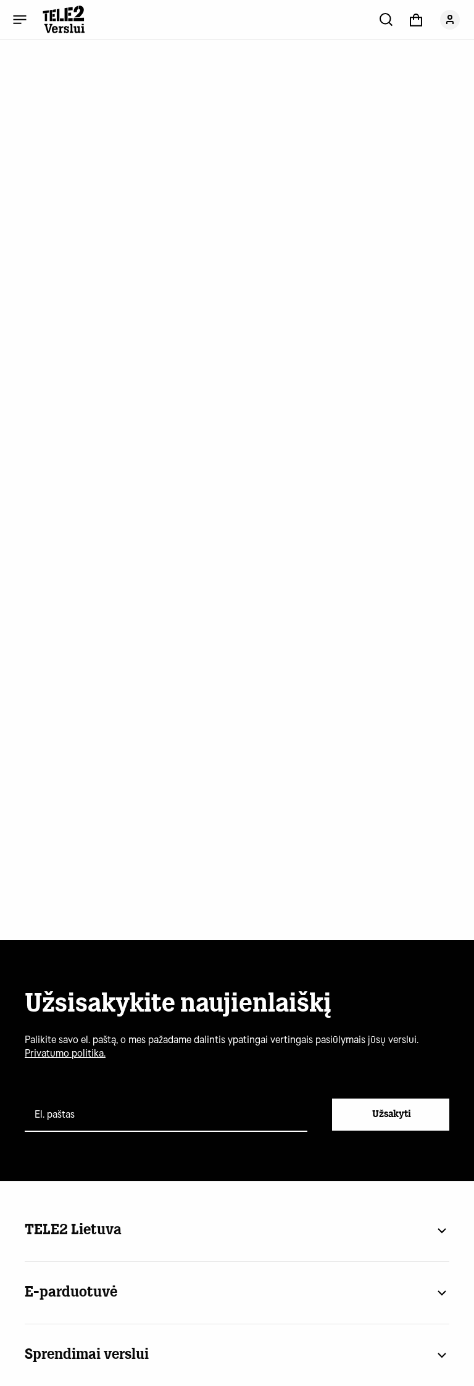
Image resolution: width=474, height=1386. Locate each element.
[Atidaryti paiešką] (386, 19)
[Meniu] (20, 19)
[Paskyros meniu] (450, 19)
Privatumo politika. (65, 1053)
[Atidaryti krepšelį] (416, 19)
